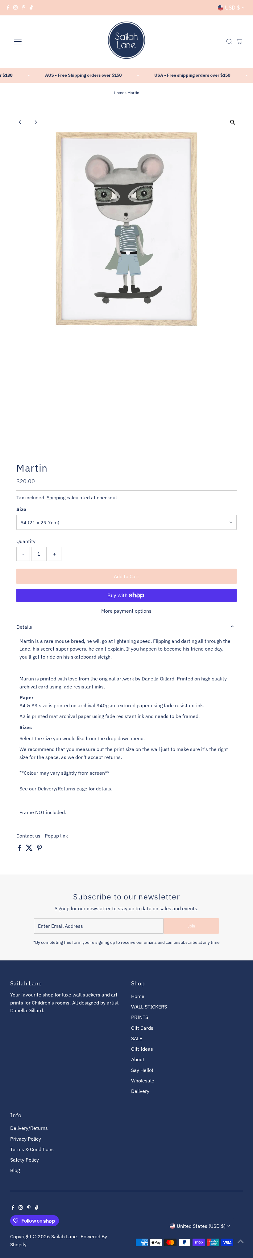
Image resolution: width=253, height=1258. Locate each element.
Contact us (28, 835)
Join (191, 926)
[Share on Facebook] (20, 849)
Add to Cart (126, 576)
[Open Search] (229, 41)
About (137, 1059)
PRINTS (139, 1017)
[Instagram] (15, 7)
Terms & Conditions (32, 1149)
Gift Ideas (142, 1049)
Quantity (25, 541)
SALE (136, 1038)
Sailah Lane (64, 1236)
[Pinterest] (23, 7)
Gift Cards (142, 1028)
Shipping (56, 497)
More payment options (126, 611)
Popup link (56, 835)
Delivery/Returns (29, 1128)
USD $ (232, 7)
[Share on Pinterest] (39, 849)
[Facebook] (8, 7)
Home (119, 92)
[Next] (35, 122)
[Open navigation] (38, 41)
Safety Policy (24, 1160)
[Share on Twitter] (30, 849)
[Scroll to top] (240, 1241)
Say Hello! (142, 1070)
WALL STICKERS (149, 1007)
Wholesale (142, 1080)
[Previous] (20, 122)
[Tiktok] (31, 7)
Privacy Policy (25, 1139)
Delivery (140, 1091)
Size (21, 509)
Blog (15, 1170)
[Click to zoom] (233, 122)
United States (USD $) (201, 1226)
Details (24, 627)
